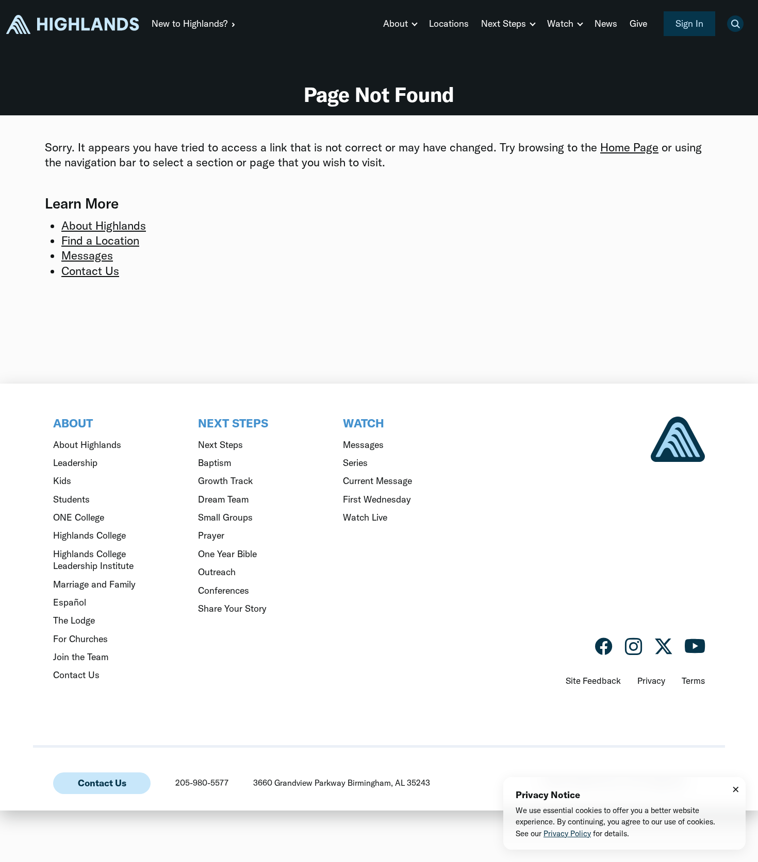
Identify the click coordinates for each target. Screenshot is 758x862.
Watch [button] (560, 23)
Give (638, 23)
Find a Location (100, 240)
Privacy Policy (567, 833)
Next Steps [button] (503, 23)
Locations (449, 23)
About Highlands (103, 225)
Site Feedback (593, 680)
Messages (87, 255)
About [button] (395, 23)
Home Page (629, 147)
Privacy (651, 680)
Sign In (689, 23)
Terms (693, 680)
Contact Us (90, 271)
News (606, 23)
